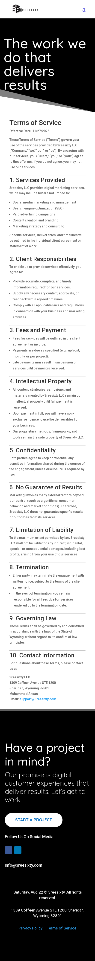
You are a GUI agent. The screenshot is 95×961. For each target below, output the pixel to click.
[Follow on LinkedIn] (17, 850)
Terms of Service (61, 928)
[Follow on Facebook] (8, 850)
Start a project (33, 819)
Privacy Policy (30, 928)
